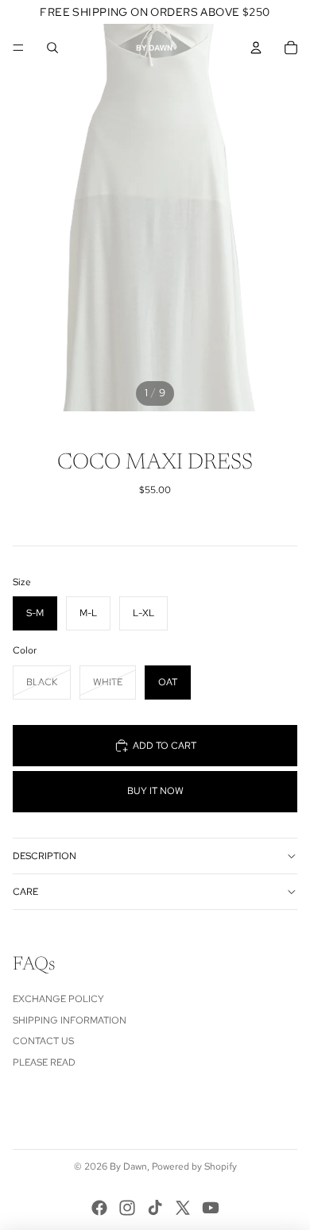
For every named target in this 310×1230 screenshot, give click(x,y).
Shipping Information (69, 1020)
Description (44, 856)
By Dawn (128, 1166)
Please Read (44, 1062)
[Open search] (52, 47)
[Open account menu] (255, 47)
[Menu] (18, 47)
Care (25, 891)
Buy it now (155, 791)
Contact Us (43, 1041)
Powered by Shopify (194, 1166)
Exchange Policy (58, 999)
